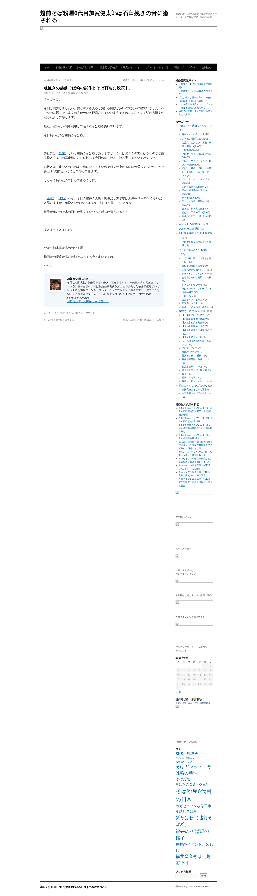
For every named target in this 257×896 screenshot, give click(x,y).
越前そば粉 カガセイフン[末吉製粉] (193, 703)
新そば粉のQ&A (190, 198)
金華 (50, 198)
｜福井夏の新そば (107, 67)
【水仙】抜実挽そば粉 (193, 326)
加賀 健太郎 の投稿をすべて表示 (88, 301)
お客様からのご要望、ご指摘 (196, 277)
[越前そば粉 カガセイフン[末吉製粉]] (187, 707)
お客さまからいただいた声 (195, 274)
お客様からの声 (184, 761)
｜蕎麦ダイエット (130, 67)
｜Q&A (192, 67)
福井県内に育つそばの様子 (194, 249)
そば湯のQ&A (188, 150)
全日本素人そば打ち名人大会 (196, 393)
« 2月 (178, 692)
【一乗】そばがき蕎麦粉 (194, 315)
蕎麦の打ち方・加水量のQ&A (196, 216)
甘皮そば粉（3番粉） (193, 355)
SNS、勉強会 (187, 754)
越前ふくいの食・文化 (193, 134)
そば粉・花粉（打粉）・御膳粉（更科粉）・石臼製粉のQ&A (196, 172)
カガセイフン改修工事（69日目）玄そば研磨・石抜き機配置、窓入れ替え (196, 482)
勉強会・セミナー (191, 303)
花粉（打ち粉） (190, 377)
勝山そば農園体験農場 (193, 266)
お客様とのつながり (192, 285)
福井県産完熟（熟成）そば (195, 359)
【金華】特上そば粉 (192, 337)
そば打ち (60, 312)
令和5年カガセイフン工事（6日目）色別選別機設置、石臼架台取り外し (195, 428)
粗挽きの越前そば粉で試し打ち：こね (143, 80)
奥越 (62, 153)
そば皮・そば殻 (190, 348)
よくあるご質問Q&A (190, 138)
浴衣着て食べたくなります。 (60, 80)
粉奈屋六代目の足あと (192, 269)
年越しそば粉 (186, 811)
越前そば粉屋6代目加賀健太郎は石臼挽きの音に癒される (104, 16)
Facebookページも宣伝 (186, 742)
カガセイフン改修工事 (193, 300)
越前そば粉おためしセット (195, 381)
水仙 (62, 198)
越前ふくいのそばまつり (193, 385)
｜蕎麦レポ (178, 67)
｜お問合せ (205, 67)
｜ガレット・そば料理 (156, 67)
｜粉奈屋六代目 (63, 67)
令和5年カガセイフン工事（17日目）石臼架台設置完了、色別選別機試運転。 (195, 411)
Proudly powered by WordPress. (195, 886)
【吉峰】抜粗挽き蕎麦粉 (194, 319)
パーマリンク (88, 312)
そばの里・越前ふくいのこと (196, 125)
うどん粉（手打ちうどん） (188, 758)
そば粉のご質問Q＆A (192, 784)
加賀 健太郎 (82, 92)
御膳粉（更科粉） (191, 352)
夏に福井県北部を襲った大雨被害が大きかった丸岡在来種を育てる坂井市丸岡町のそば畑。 (195, 445)
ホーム (48, 67)
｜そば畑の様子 (84, 67)
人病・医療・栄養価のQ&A (195, 187)
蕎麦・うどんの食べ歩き (194, 307)
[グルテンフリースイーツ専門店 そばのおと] (194, 632)
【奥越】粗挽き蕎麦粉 (193, 322)
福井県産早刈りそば (192, 367)
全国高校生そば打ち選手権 (195, 389)
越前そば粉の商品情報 (192, 311)
